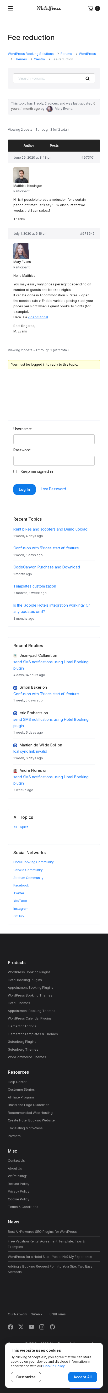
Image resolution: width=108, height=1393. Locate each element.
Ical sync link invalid (30, 751)
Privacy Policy (18, 1191)
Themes (20, 59)
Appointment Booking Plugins (30, 987)
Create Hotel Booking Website (31, 1120)
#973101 (88, 157)
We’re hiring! (17, 1176)
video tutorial (38, 317)
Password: (22, 450)
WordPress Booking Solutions (31, 54)
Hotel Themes (19, 1003)
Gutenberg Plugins (22, 1042)
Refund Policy (18, 1184)
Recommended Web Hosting (30, 1113)
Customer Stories (21, 1089)
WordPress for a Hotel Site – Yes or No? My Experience (50, 1257)
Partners (14, 1136)
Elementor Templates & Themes (33, 1034)
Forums (66, 54)
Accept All (83, 1377)
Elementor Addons (22, 1026)
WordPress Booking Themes (30, 995)
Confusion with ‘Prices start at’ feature (46, 548)
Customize (26, 1377)
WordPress (87, 54)
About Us (15, 1168)
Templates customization (34, 586)
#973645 (87, 233)
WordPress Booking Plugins (29, 972)
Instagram (21, 909)
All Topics (21, 827)
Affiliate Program (21, 1097)
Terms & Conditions (23, 1207)
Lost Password (53, 489)
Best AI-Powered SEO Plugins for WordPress (42, 1232)
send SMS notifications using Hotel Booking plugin (51, 665)
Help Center (17, 1082)
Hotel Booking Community (33, 862)
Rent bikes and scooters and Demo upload (50, 529)
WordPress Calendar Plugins (30, 1018)
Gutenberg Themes (23, 1049)
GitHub (18, 916)
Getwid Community (28, 870)
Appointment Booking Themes (31, 1011)
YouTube (20, 901)
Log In (24, 489)
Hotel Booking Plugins (25, 980)
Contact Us (16, 1160)
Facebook (21, 885)
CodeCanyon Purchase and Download (46, 567)
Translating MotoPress (25, 1128)
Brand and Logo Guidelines (29, 1105)
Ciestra (39, 59)
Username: (22, 429)
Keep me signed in (37, 471)
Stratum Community (28, 878)
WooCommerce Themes (27, 1057)
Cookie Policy (18, 1199)
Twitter (18, 893)
